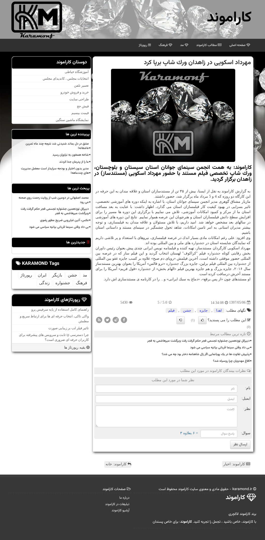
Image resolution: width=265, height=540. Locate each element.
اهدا (219, 310)
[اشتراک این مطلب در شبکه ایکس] (107, 319)
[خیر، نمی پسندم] (180, 320)
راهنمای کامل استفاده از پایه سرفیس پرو (60, 309)
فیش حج (83, 106)
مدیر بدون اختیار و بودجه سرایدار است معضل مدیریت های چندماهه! (55, 170)
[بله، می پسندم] (202, 320)
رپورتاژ (143, 45)
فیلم (171, 310)
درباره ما (124, 497)
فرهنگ (163, 45)
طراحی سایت (79, 99)
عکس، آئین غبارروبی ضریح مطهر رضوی (64, 220)
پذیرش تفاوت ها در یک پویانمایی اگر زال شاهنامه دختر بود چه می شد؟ (206, 354)
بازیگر (57, 275)
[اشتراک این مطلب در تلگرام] (115, 319)
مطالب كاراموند (207, 45)
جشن (187, 310)
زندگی (44, 283)
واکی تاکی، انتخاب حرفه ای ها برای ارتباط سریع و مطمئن (54, 318)
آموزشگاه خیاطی (77, 72)
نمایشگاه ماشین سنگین (72, 120)
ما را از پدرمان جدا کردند (74, 162)
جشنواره (198, 243)
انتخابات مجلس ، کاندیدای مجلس (66, 78)
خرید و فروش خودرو (75, 92)
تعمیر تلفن (81, 85)
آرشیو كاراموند (120, 510)
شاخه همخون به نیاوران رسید (71, 155)
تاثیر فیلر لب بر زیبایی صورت (68, 328)
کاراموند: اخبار (234, 464)
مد (182, 45)
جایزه (204, 310)
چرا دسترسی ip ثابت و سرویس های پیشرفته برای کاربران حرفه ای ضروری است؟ (54, 337)
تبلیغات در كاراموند (117, 504)
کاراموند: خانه (117, 464)
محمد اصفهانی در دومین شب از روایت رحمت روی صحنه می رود (54, 200)
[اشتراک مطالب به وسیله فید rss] (99, 319)
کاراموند (229, 18)
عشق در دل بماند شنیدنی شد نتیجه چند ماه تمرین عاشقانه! (57, 146)
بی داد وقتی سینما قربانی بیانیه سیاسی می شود (220, 347)
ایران (42, 275)
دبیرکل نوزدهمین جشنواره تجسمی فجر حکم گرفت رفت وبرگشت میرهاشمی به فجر (198, 341)
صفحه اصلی (237, 45)
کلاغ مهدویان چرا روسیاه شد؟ (231, 361)
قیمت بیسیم (80, 113)
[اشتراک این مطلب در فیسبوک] (124, 319)
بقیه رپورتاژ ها (75, 347)
